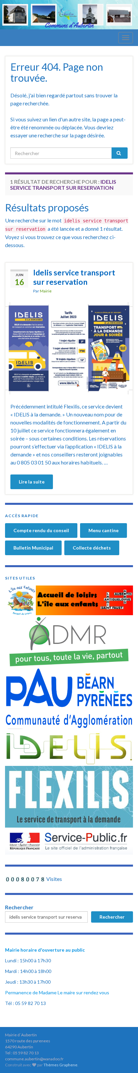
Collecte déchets (92, 548)
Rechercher (19, 907)
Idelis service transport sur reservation (74, 277)
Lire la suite (32, 481)
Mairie (46, 290)
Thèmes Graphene (60, 1064)
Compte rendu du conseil (41, 530)
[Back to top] (123, 1058)
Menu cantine (103, 530)
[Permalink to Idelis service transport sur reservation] (69, 347)
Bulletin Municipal (33, 548)
